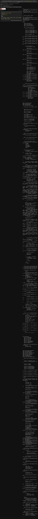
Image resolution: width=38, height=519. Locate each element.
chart (11, 17)
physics (20, 17)
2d (1, 17)
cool (14, 17)
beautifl (4, 17)
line (16, 17)
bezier (8, 17)
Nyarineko (2, 10)
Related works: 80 (4, 14)
